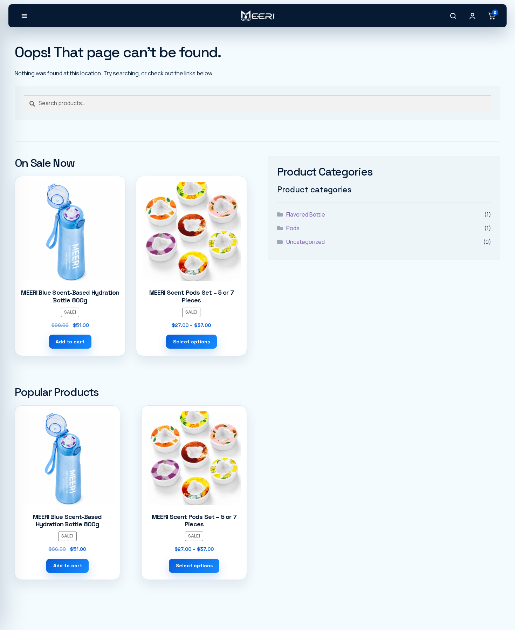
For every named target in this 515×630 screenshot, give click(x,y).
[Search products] (453, 15)
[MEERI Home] (257, 15)
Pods (293, 228)
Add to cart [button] (70, 341)
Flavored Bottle (305, 214)
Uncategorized (305, 242)
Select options (191, 341)
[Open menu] (24, 15)
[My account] (472, 15)
